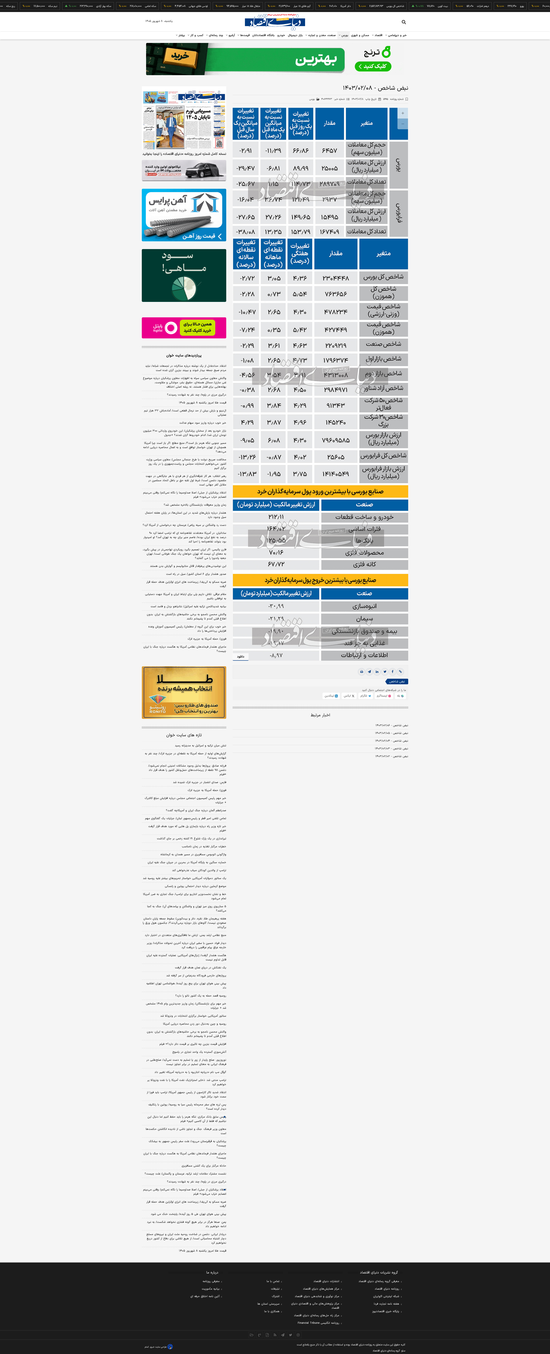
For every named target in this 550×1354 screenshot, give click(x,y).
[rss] (275, 1335)
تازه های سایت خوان (184, 735)
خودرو (281, 35)
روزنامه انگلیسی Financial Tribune (318, 1323)
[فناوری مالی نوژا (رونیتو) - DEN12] (184, 692)
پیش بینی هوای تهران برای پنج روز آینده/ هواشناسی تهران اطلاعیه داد (186, 985)
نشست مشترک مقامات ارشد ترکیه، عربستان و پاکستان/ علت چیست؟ (185, 1174)
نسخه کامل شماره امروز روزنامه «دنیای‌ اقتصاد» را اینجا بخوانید (184, 154)
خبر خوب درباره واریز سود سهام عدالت (202, 423)
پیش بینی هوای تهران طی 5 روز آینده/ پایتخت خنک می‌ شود (188, 1214)
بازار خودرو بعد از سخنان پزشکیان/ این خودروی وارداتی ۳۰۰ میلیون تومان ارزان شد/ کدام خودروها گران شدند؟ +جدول (184, 433)
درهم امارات (443, 6)
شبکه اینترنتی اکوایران (386, 1296)
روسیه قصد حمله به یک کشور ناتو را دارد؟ (200, 996)
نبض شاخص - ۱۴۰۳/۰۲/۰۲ (391, 756)
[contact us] (259, 1335)
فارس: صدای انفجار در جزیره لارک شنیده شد (199, 782)
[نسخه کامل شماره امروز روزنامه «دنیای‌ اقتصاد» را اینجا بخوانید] (184, 118)
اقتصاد (378, 35)
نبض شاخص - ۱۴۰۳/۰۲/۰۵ (391, 733)
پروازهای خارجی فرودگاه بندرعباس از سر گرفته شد (196, 976)
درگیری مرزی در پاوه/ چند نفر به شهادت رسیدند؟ (196, 395)
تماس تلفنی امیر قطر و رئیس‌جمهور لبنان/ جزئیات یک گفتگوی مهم (185, 818)
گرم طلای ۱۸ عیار (262, 6)
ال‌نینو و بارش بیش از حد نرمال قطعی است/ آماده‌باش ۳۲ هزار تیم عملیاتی (185, 413)
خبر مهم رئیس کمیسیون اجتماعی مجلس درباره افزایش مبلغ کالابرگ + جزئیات (185, 800)
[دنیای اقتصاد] (275, 22)
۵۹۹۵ (393, 99)
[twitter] (384, 671)
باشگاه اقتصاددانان (263, 35)
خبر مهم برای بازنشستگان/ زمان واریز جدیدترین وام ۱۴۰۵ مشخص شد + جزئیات (186, 1006)
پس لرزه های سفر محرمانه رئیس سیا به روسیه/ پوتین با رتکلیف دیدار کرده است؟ (187, 1107)
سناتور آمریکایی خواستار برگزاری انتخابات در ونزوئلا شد (193, 1016)
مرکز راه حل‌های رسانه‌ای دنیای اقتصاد (316, 1315)
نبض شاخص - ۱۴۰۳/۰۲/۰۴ (391, 741)
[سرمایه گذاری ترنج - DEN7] (275, 59)
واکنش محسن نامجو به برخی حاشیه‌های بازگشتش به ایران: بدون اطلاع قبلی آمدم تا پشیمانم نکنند (186, 616)
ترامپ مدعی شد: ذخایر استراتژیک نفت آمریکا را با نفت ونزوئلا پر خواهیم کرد (186, 1082)
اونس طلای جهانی (159, 6)
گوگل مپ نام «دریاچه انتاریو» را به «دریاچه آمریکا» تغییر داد (190, 1072)
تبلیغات (275, 1289)
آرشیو (231, 35)
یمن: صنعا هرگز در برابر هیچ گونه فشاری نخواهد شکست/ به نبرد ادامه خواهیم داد (186, 1224)
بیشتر (181, 35)
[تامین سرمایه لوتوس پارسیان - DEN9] (184, 275)
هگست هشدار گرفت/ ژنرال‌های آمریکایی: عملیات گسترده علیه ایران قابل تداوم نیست (186, 957)
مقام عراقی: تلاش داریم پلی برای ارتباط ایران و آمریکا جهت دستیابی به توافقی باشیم (185, 596)
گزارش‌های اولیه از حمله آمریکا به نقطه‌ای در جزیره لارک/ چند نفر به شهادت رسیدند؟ (185, 756)
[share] (267, 1335)
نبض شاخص (397, 681)
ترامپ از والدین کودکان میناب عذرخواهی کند (199, 870)
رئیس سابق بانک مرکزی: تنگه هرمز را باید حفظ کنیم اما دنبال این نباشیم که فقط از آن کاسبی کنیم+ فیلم (186, 1119)
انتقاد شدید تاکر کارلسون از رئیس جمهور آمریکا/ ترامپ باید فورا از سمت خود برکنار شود (186, 1094)
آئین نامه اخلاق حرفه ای (205, 1296)
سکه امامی (111, 6)
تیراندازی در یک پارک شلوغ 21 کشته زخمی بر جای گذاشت (191, 839)
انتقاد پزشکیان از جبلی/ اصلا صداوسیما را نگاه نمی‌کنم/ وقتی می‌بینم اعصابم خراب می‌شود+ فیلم (184, 495)
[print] (361, 671)
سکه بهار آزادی (64, 6)
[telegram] (369, 671)
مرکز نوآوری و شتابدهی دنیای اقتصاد (317, 1296)
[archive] (252, 1335)
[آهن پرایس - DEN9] (184, 215)
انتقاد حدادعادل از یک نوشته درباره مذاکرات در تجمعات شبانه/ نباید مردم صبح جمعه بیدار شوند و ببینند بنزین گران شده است (185, 368)
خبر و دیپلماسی (397, 35)
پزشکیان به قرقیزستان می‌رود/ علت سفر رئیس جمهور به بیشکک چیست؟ (187, 1143)
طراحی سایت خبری (158, 1347)
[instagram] (298, 1335)
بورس (344, 35)
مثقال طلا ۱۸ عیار (212, 6)
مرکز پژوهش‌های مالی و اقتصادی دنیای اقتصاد (315, 1306)
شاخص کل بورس (356, 6)
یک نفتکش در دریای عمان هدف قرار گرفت (200, 968)
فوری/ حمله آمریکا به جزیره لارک (207, 639)
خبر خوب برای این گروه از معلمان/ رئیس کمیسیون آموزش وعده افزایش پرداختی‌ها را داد (187, 629)
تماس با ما (273, 1281)
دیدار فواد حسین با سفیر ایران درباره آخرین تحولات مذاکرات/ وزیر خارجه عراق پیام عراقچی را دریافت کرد (186, 945)
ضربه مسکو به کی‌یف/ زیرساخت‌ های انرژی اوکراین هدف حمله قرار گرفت (186, 584)
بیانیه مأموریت (211, 1289)
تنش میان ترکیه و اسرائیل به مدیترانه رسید (200, 746)
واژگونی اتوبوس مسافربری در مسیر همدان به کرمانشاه (193, 854)
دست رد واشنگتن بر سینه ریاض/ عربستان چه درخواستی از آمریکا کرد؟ (184, 525)
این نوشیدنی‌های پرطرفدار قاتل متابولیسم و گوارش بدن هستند (188, 566)
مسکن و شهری (360, 35)
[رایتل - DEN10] (184, 327)
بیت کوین (403, 6)
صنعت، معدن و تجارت (321, 35)
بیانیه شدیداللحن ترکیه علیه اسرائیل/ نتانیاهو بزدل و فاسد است (188, 606)
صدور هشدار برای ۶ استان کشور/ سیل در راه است (196, 574)
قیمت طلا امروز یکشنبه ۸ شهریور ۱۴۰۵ (202, 403)
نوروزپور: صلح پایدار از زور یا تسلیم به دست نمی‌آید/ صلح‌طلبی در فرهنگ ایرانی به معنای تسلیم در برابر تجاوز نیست (186, 1062)
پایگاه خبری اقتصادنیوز (385, 1311)
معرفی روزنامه (211, 1281)
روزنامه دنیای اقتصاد (387, 1289)
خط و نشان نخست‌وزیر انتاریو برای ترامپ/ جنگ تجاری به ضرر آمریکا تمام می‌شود (184, 896)
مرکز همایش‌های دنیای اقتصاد (321, 1289)
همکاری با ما (272, 1311)
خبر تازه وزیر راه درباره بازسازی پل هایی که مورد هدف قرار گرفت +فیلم (187, 828)
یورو (482, 6)
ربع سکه (522, 6)
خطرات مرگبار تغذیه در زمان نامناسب (204, 846)
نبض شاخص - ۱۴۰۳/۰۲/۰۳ (391, 749)
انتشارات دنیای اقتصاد (326, 1281)
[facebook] (392, 671)
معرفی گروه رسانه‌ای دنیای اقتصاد (379, 1281)
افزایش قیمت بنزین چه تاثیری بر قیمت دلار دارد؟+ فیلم (192, 1044)
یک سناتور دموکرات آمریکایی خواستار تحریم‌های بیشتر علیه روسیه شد (184, 878)
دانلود (240, 656)
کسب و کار (196, 35)
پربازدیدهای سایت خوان (184, 355)
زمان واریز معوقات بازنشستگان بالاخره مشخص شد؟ (195, 505)
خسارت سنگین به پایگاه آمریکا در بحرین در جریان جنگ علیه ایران (187, 862)
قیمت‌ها (244, 35)
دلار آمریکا (306, 6)
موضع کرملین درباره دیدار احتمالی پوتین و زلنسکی (195, 886)
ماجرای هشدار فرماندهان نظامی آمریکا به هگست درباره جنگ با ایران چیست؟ (184, 649)
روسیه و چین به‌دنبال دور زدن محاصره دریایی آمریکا (194, 1024)
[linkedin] (377, 671)
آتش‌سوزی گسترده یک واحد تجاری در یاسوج (199, 1052)
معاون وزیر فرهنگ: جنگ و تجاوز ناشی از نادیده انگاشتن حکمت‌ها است (186, 1131)
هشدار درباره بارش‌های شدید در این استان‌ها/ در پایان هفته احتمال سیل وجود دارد (185, 515)
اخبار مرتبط (320, 715)
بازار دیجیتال (295, 35)
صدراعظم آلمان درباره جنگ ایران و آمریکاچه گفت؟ (196, 810)
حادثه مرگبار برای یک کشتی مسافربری (204, 1166)
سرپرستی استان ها (268, 1304)
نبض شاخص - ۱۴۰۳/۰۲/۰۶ (392, 725)
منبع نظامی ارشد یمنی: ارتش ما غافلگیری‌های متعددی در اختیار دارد (185, 935)
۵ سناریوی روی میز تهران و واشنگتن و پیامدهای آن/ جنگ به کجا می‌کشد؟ (186, 908)
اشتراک (276, 1296)
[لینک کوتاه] (400, 671)
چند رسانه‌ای (215, 35)
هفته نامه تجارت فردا (386, 1304)
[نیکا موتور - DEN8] (184, 170)
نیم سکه (13, 6)
